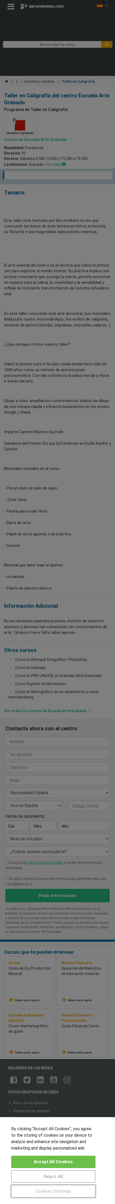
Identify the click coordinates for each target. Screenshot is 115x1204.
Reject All (53, 1176)
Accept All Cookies (53, 1161)
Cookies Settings (53, 1191)
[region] (57, 1160)
